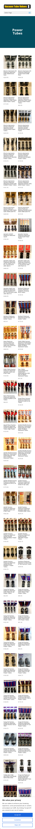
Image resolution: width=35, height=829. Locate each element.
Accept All (17, 815)
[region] (17, 813)
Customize (17, 820)
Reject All (17, 825)
